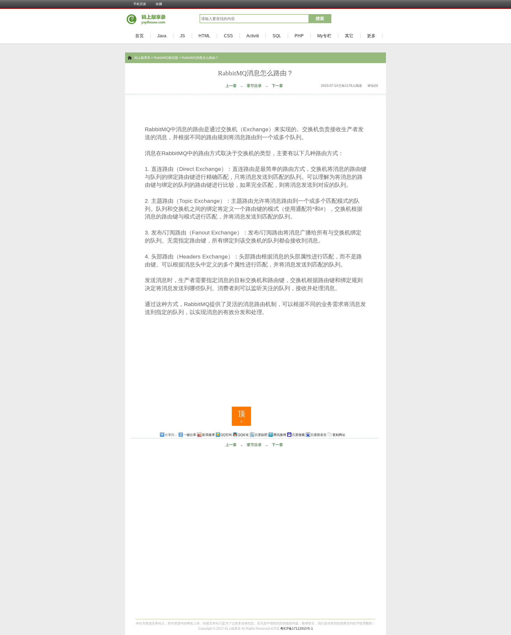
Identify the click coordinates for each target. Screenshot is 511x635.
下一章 (277, 86)
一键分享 (189, 435)
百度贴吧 (261, 435)
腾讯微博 (279, 435)
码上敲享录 (142, 58)
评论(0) (373, 86)
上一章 (231, 86)
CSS (228, 36)
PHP (299, 36)
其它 (349, 36)
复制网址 (338, 435)
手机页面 (139, 4)
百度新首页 (319, 435)
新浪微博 (208, 435)
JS (182, 36)
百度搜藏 (298, 435)
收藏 (159, 4)
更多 (371, 36)
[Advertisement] (255, 109)
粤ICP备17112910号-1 (296, 628)
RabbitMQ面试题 (166, 58)
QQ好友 (243, 435)
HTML (204, 36)
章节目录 (254, 86)
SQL (277, 36)
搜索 (320, 18)
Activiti (252, 36)
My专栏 (324, 36)
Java (161, 36)
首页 (139, 36)
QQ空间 (226, 435)
